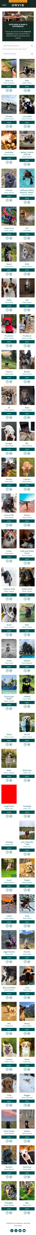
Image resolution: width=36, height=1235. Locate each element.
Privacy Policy (18, 1225)
